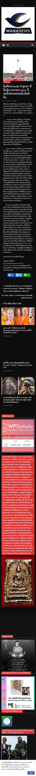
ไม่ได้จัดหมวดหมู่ (7, 82)
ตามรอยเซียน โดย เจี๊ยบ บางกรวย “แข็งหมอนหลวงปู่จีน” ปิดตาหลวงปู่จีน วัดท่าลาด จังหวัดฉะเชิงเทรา (17, 399)
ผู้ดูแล (15, 100)
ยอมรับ (31, 773)
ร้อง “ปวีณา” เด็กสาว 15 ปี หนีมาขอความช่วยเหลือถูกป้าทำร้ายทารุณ (17, 296)
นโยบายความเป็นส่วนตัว (15, 767)
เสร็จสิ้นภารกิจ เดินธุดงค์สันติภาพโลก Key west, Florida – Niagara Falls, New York (17, 365)
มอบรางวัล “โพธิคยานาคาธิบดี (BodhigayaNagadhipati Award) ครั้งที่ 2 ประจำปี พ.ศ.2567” (17, 330)
